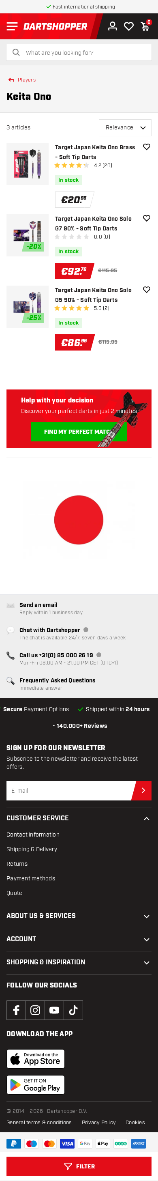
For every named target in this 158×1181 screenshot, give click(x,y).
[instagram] (35, 1010)
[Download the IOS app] (35, 1059)
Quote (14, 893)
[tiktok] (73, 1010)
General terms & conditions (39, 1122)
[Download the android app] (35, 1085)
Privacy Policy (99, 1122)
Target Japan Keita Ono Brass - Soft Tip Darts (95, 152)
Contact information (33, 834)
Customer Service (37, 818)
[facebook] (16, 1010)
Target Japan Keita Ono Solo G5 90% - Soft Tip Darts (93, 295)
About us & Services (41, 916)
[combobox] (84, 53)
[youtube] (54, 1010)
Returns (17, 863)
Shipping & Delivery (31, 849)
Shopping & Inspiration (45, 962)
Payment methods (30, 878)
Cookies (135, 1122)
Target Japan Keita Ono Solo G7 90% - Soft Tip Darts (93, 223)
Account (21, 939)
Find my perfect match (79, 432)
